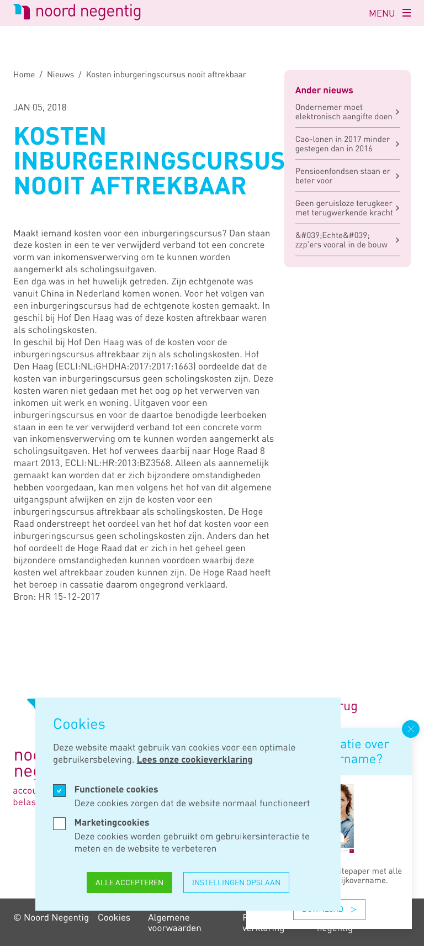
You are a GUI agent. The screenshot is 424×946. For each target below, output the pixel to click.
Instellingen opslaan (236, 882)
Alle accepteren (129, 882)
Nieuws (60, 75)
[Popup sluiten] (411, 729)
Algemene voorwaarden (175, 922)
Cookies (114, 917)
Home (24, 75)
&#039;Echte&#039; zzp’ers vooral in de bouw (341, 240)
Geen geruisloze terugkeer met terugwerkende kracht (344, 208)
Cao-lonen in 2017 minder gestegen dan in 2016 (342, 144)
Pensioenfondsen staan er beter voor (342, 176)
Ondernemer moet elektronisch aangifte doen (344, 111)
